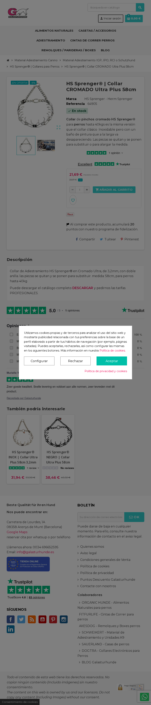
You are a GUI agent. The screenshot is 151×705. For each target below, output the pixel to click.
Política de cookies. (112, 350)
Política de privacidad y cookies (106, 371)
